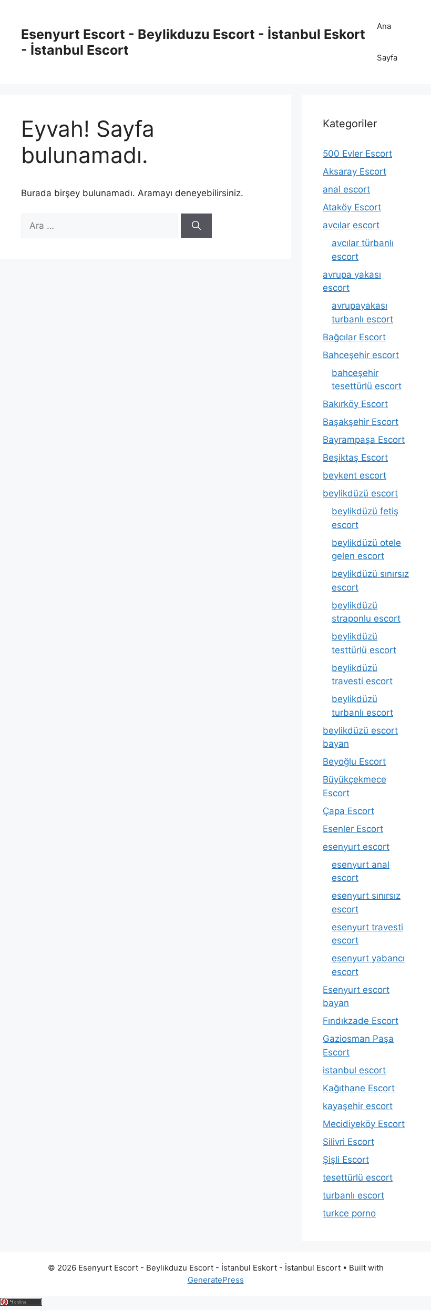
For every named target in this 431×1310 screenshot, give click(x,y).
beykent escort (354, 475)
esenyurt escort (356, 846)
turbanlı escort (353, 1195)
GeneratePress (216, 1280)
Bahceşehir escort (361, 355)
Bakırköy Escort (355, 404)
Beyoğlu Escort (354, 761)
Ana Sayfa (387, 42)
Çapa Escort (348, 811)
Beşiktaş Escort (355, 457)
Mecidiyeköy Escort (364, 1124)
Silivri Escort (348, 1141)
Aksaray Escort (354, 171)
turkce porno (349, 1213)
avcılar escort (351, 225)
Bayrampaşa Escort (364, 439)
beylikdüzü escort (360, 493)
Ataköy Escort (352, 207)
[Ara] (196, 226)
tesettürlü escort (358, 1177)
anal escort (346, 189)
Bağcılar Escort (354, 337)
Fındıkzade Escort (360, 1020)
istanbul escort (354, 1070)
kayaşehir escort (358, 1106)
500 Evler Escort (357, 153)
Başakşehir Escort (360, 422)
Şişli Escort (346, 1159)
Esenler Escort (353, 829)
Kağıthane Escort (359, 1088)
